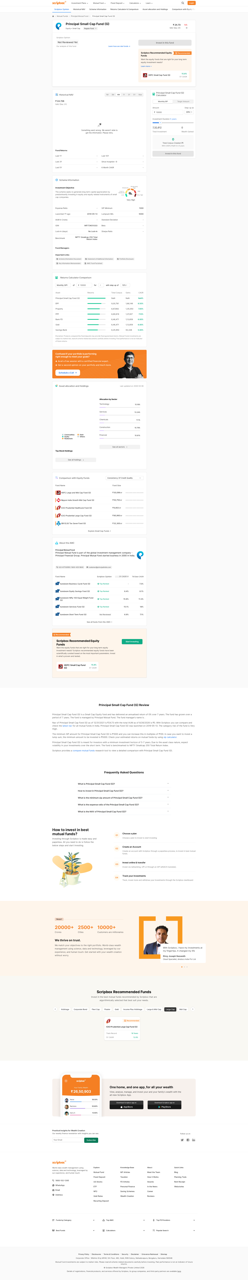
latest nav (67, 725)
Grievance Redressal (150, 1254)
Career (150, 1191)
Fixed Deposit (99, 1177)
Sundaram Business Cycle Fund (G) (75, 584)
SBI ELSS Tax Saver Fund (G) (73, 523)
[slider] (160, 122)
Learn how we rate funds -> (119, 46)
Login (191, 3)
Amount (156, 108)
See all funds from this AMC (99, 622)
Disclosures (96, 1254)
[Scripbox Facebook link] (187, 1140)
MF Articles (125, 1172)
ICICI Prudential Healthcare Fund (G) (76, 508)
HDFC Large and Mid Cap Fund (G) (76, 493)
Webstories (179, 1186)
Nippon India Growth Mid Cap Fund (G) (77, 500)
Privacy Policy (83, 1254)
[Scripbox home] (59, 3)
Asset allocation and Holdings (155, 9)
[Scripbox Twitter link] (182, 1140)
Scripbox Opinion (61, 9)
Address (59, 1195)
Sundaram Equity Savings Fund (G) (75, 591)
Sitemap (164, 1254)
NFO (95, 1191)
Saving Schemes (127, 1191)
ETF (95, 1186)
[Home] (53, 16)
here (179, 1271)
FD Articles (125, 1182)
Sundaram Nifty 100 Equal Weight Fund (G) (76, 599)
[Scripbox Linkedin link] (193, 1140)
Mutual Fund (99, 1172)
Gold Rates (98, 1196)
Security (125, 1254)
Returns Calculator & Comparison (124, 9)
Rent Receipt (179, 1182)
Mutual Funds (62, 16)
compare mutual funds (84, 750)
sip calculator (170, 737)
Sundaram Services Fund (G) (72, 607)
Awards (150, 1182)
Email (57, 1190)
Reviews (150, 1196)
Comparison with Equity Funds (185, 9)
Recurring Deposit (101, 1201)
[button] (80, 3)
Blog (176, 1172)
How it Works (153, 1177)
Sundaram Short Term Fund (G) (73, 614)
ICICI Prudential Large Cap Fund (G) (76, 516)
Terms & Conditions (111, 1254)
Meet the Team (153, 1172)
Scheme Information (97, 9)
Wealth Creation (127, 1196)
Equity (68, 28)
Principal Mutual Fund (79, 16)
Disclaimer (135, 1254)
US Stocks (98, 1182)
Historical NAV (79, 9)
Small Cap (76, 28)
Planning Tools (180, 1177)
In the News (152, 1186)
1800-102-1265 (62, 1180)
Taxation (124, 1177)
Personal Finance (127, 1186)
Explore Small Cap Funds (98, 531)
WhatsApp (60, 1185)
